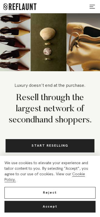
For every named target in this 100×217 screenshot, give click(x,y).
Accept (50, 206)
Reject (50, 193)
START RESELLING (50, 146)
